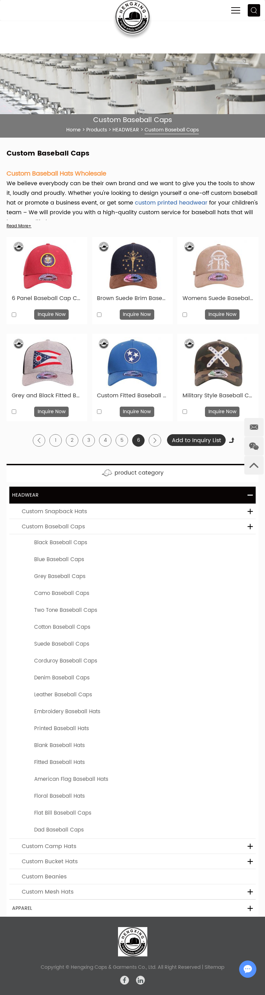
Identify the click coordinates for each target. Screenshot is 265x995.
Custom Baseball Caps (53, 526)
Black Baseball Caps (60, 542)
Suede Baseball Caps (61, 644)
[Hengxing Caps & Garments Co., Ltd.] (132, 941)
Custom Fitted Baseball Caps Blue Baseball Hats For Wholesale (132, 395)
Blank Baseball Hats (59, 745)
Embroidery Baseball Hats (67, 711)
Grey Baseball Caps (60, 576)
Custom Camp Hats (49, 846)
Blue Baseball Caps (59, 559)
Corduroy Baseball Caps (65, 661)
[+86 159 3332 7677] (254, 427)
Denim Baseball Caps (62, 678)
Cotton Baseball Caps (62, 627)
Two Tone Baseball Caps (65, 610)
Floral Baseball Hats (59, 796)
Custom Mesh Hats (47, 891)
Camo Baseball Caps (61, 593)
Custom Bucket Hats (50, 861)
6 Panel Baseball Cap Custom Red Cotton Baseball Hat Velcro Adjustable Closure (47, 298)
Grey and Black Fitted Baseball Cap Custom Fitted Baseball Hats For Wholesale (47, 395)
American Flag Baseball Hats (71, 779)
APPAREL (22, 908)
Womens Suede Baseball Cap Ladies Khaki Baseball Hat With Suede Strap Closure (218, 298)
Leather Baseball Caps (63, 694)
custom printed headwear (171, 202)
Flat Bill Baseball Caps (62, 813)
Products (96, 130)
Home (73, 130)
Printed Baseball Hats (61, 728)
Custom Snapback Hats (54, 511)
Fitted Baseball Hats (59, 762)
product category (139, 472)
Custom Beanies (44, 876)
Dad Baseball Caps (59, 830)
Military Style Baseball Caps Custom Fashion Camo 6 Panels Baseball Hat (218, 395)
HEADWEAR (125, 130)
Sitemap (214, 967)
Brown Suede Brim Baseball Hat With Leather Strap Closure (132, 298)
